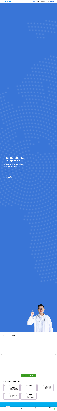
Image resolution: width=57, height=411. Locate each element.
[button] (1, 354)
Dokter (38, 1)
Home (34, 1)
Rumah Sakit (43, 1)
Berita (48, 1)
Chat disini (5, 176)
